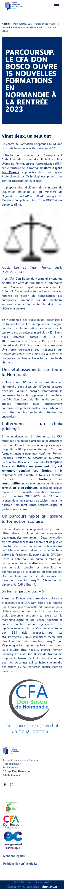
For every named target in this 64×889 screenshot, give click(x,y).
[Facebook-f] (4, 784)
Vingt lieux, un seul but (26, 136)
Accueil (6, 24)
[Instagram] (11, 784)
